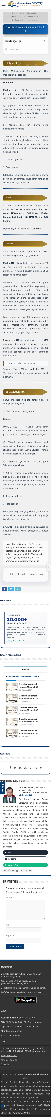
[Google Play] (41, 767)
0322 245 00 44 (14, 1022)
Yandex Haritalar (9, 1060)
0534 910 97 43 (27, 1017)
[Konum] (30, 767)
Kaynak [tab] (21, 574)
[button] (2, 788)
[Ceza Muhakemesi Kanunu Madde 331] (12, 733)
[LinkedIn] (20, 767)
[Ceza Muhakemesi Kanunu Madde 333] (12, 710)
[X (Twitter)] (22, 870)
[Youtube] (25, 767)
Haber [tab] (32, 574)
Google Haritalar (9, 1055)
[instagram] (35, 767)
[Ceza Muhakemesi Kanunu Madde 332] (12, 721)
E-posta (10, 935)
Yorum (10, 897)
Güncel (25, 669)
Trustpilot (5, 1064)
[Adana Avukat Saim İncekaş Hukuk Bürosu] (25, 3)
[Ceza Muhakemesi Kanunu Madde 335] (12, 686)
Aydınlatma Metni (21, 1113)
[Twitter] (15, 767)
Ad (7, 925)
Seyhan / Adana (26, 795)
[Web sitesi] (5, 870)
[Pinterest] (30, 870)
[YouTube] (17, 870)
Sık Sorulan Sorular (10, 1035)
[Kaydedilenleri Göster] (49, 567)
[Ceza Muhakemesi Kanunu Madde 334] (12, 698)
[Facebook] (10, 767)
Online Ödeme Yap (12, 1031)
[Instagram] (26, 870)
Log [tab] (41, 574)
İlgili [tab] (12, 574)
